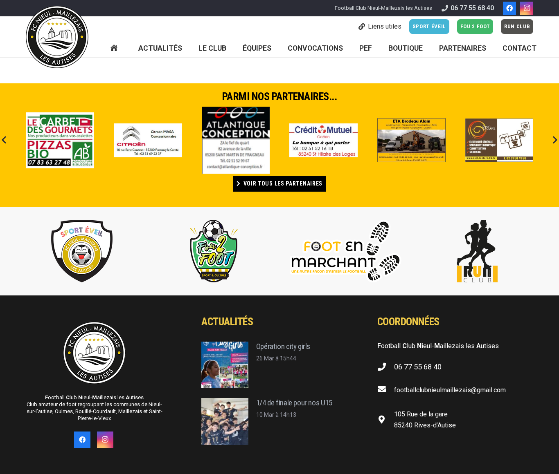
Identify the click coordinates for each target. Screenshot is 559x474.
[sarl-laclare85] (499, 140)
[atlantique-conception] (236, 140)
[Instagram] (526, 8)
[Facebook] (509, 8)
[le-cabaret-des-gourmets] (60, 140)
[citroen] (148, 140)
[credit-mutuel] (323, 140)
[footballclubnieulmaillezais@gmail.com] (385, 390)
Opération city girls (283, 346)
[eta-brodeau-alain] (411, 140)
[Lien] (57, 37)
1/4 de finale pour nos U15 (294, 402)
